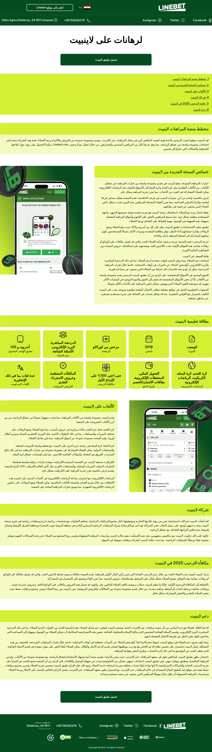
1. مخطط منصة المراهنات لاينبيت (190, 79)
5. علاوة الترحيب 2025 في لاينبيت (189, 103)
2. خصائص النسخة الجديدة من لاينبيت (188, 85)
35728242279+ (74, 20)
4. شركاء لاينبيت (200, 97)
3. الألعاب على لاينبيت (197, 91)
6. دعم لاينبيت (201, 109)
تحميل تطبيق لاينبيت (106, 59)
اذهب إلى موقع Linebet (49, 7)
